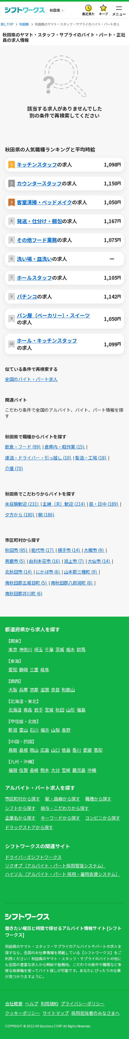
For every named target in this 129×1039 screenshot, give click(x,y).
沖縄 (91, 770)
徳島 (66, 750)
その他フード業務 (37, 240)
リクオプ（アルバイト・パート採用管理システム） (55, 865)
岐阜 (44, 669)
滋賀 (44, 689)
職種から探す (98, 798)
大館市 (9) (94, 550)
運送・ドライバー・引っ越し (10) (38, 457)
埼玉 (38, 649)
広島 (44, 750)
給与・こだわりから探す (65, 808)
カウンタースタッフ (39, 183)
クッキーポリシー (22, 1013)
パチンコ (27, 296)
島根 (23, 750)
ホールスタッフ (34, 277)
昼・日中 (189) (104, 504)
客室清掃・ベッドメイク (44, 202)
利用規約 (49, 1003)
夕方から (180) (20, 514)
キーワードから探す (60, 818)
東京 (12, 649)
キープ (103, 13)
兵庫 (23, 689)
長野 (66, 730)
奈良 (55, 689)
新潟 (12, 730)
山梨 (55, 730)
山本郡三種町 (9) (81, 572)
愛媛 (87, 750)
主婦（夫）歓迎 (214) (64, 504)
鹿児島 (78, 770)
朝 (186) (46, 514)
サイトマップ (56, 1013)
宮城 (49, 709)
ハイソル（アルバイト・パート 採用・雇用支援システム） (62, 874)
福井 (44, 730)
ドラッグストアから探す (29, 827)
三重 (34, 669)
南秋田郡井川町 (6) (23, 593)
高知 (98, 750)
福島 (81, 709)
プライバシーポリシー (83, 1003)
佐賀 (23, 770)
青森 (27, 709)
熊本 (44, 770)
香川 (76, 750)
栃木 (70, 649)
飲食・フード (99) (23, 446)
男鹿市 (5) (15, 561)
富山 (23, 730)
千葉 (49, 649)
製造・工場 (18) (91, 457)
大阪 (12, 689)
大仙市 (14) (99, 561)
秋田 (59, 709)
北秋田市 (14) (19, 572)
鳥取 (12, 750)
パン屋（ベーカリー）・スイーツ (53, 315)
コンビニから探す (102, 818)
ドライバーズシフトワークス (33, 857)
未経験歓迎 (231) (22, 504)
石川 (34, 730)
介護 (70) (14, 468)
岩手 (38, 709)
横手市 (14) (69, 550)
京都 (34, 689)
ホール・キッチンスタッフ (47, 340)
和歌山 (68, 689)
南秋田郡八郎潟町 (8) (72, 583)
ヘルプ (31, 1003)
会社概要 (14, 1003)
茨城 (59, 649)
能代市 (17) (42, 550)
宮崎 (66, 770)
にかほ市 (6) (48, 572)
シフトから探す (20, 808)
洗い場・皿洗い (34, 258)
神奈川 (25, 649)
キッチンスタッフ (37, 164)
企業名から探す (20, 818)
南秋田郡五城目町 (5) (26, 583)
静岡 (23, 669)
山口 (55, 750)
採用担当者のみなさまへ (95, 1013)
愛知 (12, 669)
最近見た (88, 13)
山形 (70, 709)
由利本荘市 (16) (45, 561)
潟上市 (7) (74, 561)
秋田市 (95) (16, 550)
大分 (55, 770)
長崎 (34, 770)
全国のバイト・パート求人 (31, 379)
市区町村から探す (22, 798)
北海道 (15, 709)
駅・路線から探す (62, 798)
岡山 (34, 750)
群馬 (81, 649)
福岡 (12, 770)
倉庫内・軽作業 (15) (64, 446)
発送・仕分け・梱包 (39, 221)
